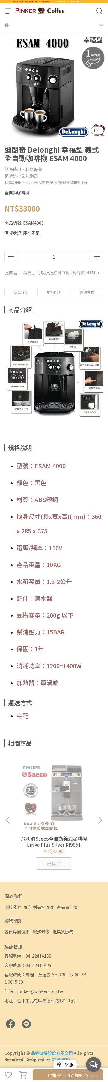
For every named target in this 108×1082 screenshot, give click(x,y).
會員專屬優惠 (17, 932)
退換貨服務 (63, 932)
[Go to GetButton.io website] (93, 1076)
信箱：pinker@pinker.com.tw (33, 991)
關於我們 (12, 907)
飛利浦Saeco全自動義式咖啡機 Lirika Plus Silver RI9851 (54, 842)
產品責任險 (67, 907)
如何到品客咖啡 (39, 907)
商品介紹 (21, 292)
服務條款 (41, 932)
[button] (100, 820)
